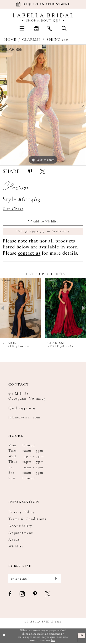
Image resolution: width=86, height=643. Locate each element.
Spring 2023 (58, 40)
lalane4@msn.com (24, 417)
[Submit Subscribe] (56, 578)
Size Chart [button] (13, 209)
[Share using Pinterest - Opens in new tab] (30, 172)
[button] (22, 28)
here (53, 640)
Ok (81, 635)
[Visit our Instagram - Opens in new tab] (22, 594)
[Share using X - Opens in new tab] (42, 172)
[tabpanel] (43, 105)
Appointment (20, 533)
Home (10, 40)
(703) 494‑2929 (22, 408)
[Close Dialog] (4, 635)
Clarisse (31, 40)
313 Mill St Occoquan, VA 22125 (27, 396)
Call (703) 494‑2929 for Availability (43, 231)
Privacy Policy (21, 512)
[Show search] (64, 28)
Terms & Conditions (27, 519)
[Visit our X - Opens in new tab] (48, 594)
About (14, 540)
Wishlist (16, 546)
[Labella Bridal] (43, 18)
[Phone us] (50, 28)
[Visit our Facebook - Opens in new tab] (10, 594)
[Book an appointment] (36, 28)
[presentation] (20, 308)
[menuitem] (22, 28)
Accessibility (20, 526)
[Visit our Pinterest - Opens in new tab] (35, 594)
